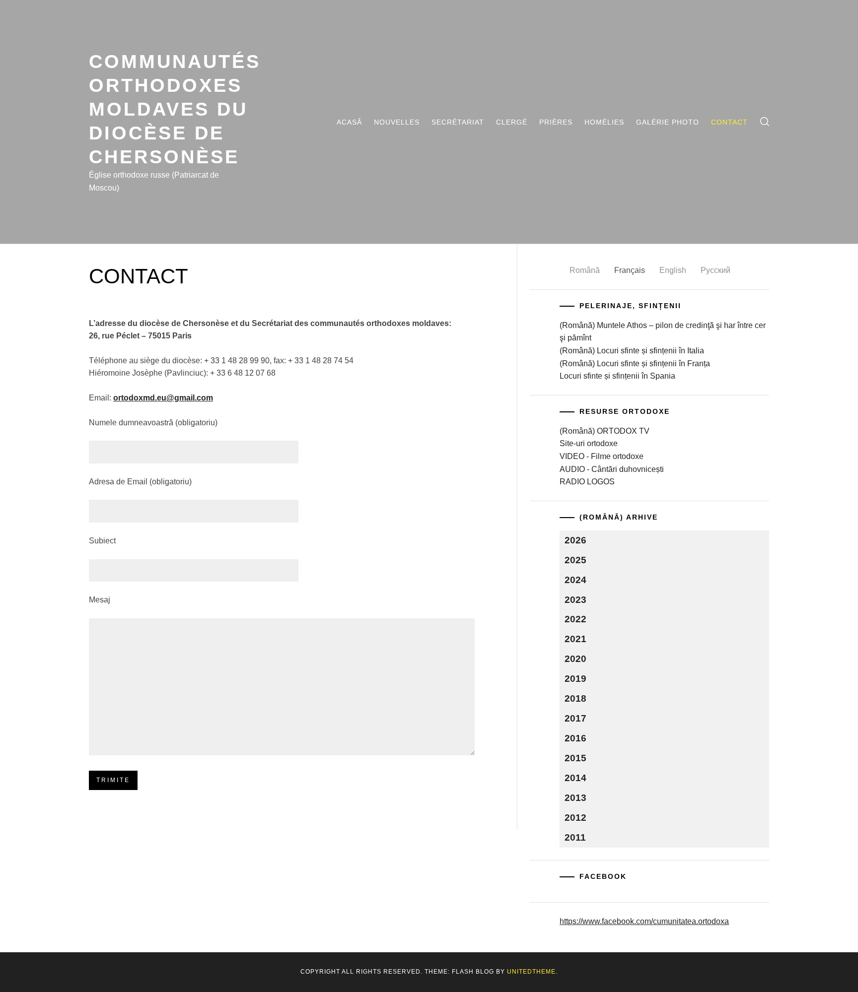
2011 (575, 837)
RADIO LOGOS (587, 481)
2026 (575, 540)
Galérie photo (667, 122)
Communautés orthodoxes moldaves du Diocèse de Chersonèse (175, 109)
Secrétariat (457, 122)
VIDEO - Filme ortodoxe (602, 456)
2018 (575, 698)
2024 (575, 580)
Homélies (604, 122)
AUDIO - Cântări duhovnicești (612, 469)
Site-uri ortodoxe (589, 443)
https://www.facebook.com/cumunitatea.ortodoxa (644, 921)
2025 (575, 560)
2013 (575, 798)
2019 (575, 678)
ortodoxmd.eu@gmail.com (163, 398)
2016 (575, 738)
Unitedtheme (531, 971)
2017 (575, 718)
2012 (575, 817)
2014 (575, 778)
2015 (575, 758)
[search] (764, 122)
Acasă (349, 122)
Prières (555, 122)
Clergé (511, 122)
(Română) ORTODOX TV (604, 431)
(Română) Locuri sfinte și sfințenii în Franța (635, 363)
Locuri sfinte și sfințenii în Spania (617, 376)
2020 (575, 659)
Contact (729, 122)
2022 (575, 619)
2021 (575, 639)
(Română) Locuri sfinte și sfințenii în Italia (632, 350)
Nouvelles (397, 122)
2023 (575, 600)
